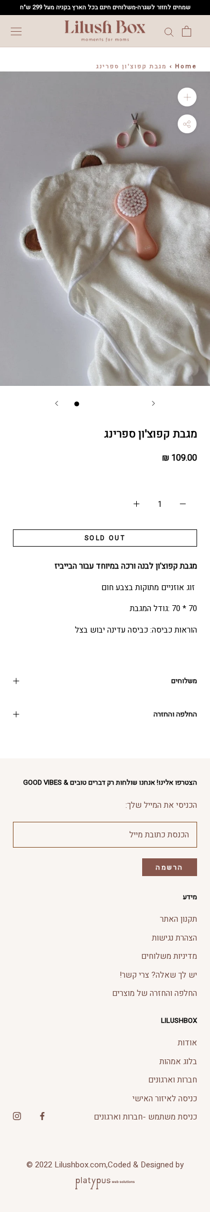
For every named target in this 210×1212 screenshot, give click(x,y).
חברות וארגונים (172, 1080)
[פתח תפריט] (16, 31)
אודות (187, 1043)
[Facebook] (42, 1115)
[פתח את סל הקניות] (186, 31)
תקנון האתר (178, 919)
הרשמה (170, 867)
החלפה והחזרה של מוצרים (154, 993)
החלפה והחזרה (175, 714)
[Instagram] (17, 1115)
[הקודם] (56, 403)
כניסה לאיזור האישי (164, 1099)
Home (186, 66)
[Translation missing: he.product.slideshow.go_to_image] (76, 403)
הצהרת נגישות (174, 938)
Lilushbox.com (80, 1165)
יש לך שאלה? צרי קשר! (158, 975)
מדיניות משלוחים (169, 956)
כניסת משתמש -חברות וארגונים (145, 1117)
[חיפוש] (169, 31)
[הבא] (153, 403)
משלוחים (184, 681)
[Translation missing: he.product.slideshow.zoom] (187, 97)
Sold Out (105, 538)
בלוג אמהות (178, 1061)
